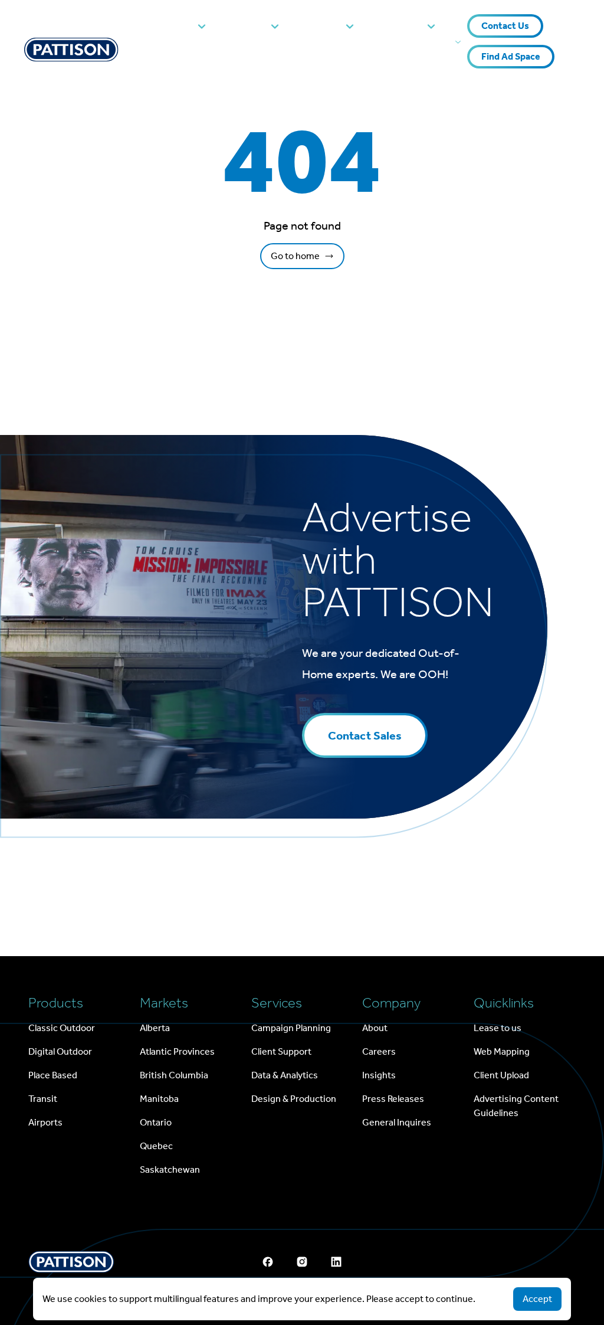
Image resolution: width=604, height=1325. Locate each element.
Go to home (295, 255)
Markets (246, 26)
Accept (537, 1298)
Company (398, 26)
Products (170, 26)
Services (320, 26)
